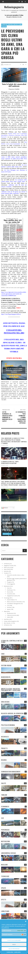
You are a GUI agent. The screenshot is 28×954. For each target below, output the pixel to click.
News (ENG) (7, 569)
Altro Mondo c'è (8, 623)
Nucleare (9, 607)
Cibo (8, 588)
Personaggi (10, 584)
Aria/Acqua (9, 590)
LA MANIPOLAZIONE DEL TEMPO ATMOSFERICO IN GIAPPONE (10, 462)
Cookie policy (10, 952)
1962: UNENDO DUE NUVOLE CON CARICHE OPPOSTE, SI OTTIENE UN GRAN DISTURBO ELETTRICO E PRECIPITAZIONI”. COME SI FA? (13, 483)
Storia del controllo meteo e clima (12, 24)
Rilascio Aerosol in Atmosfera (14, 601)
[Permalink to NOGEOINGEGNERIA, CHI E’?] (7, 741)
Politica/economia (11, 615)
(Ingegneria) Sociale (12, 595)
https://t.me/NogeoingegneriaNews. (11, 314)
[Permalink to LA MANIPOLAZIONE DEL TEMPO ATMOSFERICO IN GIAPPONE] (14, 473)
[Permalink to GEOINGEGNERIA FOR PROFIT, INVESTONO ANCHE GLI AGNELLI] (23, 811)
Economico (10, 594)
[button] (25, 921)
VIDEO (18, 308)
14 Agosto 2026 (4, 465)
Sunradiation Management (13, 603)
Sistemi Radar (10, 599)
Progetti (9, 582)
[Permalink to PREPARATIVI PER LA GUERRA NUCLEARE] (7, 869)
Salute (8, 617)
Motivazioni (7, 586)
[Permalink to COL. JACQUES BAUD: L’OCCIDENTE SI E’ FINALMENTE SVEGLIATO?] (17, 741)
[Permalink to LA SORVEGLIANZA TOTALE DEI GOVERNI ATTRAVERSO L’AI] (17, 858)
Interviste (6, 571)
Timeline (6, 573)
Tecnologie (6, 598)
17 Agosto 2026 (4, 445)
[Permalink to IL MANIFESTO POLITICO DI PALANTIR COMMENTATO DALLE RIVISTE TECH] (23, 858)
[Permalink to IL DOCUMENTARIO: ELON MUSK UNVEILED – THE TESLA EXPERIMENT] (23, 916)
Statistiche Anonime (14, 940)
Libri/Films (6, 619)
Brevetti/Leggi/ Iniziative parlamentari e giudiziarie (10, 689)
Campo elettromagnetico (10, 621)
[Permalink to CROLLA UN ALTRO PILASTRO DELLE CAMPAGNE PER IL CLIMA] (23, 823)
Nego (14, 944)
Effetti (5, 611)
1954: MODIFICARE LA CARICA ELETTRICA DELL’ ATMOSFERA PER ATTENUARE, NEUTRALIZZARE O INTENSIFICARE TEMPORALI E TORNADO (14, 440)
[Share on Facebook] (20, 64)
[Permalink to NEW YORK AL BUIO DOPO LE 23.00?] (17, 811)
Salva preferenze (14, 948)
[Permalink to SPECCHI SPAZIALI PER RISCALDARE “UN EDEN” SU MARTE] (17, 881)
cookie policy (17, 952)
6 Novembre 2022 (7, 64)
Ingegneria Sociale (8, 565)
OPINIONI (4, 26)
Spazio (8, 609)
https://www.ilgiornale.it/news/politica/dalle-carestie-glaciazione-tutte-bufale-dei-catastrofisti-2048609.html (13, 293)
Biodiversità (10, 613)
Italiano (6, 507)
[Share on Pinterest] (26, 64)
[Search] (3, 1)
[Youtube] (22, 1)
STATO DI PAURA (14, 358)
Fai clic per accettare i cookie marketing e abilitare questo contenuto (14, 370)
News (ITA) (6, 567)
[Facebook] (19, 1)
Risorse (9, 592)
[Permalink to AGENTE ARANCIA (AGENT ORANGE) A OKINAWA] (7, 788)
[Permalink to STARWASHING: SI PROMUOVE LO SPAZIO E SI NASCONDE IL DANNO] (23, 893)
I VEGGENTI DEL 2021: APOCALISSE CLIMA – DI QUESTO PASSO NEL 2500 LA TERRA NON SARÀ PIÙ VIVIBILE (14, 346)
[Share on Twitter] (23, 64)
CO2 (8, 605)
